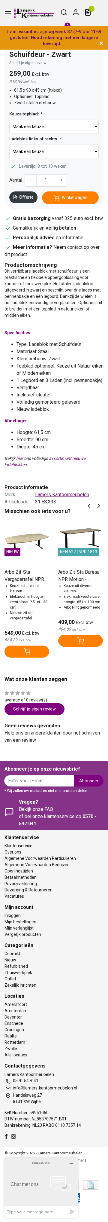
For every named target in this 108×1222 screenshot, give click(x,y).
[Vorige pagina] (89, 505)
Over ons (12, 852)
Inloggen (12, 915)
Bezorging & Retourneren (28, 889)
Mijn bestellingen (20, 921)
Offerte (26, 197)
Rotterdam (14, 1042)
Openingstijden (18, 871)
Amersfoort (15, 1004)
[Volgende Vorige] (98, 505)
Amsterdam (16, 1010)
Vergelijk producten (22, 934)
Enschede (13, 1023)
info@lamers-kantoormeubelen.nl (45, 1088)
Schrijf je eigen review (27, 62)
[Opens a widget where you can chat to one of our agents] (41, 1187)
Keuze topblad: (25, 114)
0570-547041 (25, 1080)
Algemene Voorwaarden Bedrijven (37, 864)
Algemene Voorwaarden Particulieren (40, 858)
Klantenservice (18, 845)
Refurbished (16, 966)
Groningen (14, 1029)
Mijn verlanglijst (19, 928)
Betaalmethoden (20, 877)
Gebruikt (12, 953)
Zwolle (10, 1048)
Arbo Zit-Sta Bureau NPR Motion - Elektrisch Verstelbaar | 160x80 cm (80, 576)
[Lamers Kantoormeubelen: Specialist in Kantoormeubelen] (34, 13)
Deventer (13, 1017)
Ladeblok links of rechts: (35, 138)
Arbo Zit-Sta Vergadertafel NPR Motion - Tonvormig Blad (24, 576)
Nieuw (10, 960)
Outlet (10, 978)
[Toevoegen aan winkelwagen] (26, 652)
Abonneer (88, 781)
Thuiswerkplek (18, 972)
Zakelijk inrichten (20, 985)
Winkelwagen (74, 197)
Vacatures (14, 896)
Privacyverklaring (20, 883)
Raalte (10, 1036)
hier (19, 458)
